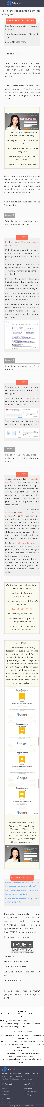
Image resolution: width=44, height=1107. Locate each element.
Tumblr (17, 1014)
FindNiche (5, 1095)
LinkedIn (39, 1014)
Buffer (31, 1014)
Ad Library (27, 1095)
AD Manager (28, 1088)
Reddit (10, 1014)
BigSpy (4, 1088)
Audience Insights (30, 1092)
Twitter (3, 1014)
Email (25, 1014)
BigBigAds (5, 1092)
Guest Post (6, 1103)
